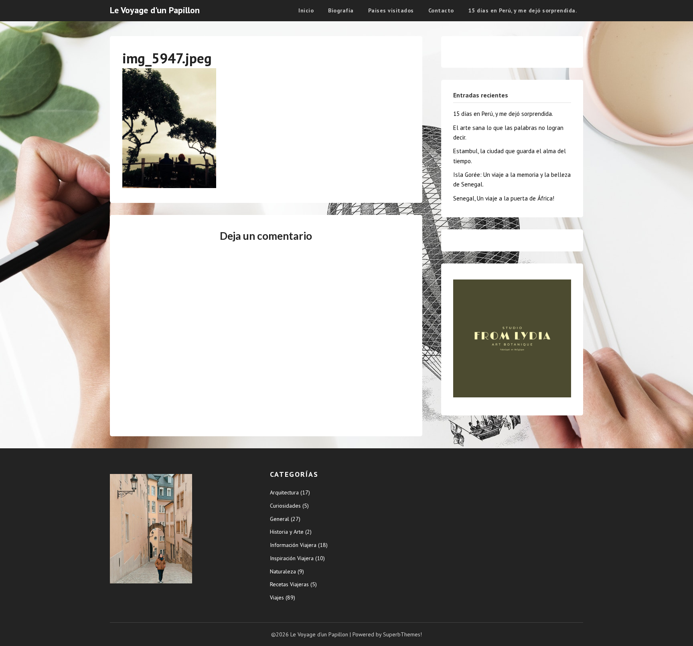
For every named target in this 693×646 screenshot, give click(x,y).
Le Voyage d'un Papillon (155, 10)
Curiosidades (285, 505)
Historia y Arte (287, 531)
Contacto (441, 10)
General (279, 518)
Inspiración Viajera (292, 558)
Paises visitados (391, 10)
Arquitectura (284, 492)
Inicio (306, 10)
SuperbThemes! (402, 634)
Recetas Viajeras (289, 584)
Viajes (277, 597)
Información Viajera (293, 545)
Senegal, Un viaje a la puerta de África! (503, 198)
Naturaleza (283, 571)
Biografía (341, 10)
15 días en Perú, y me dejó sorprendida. (522, 10)
